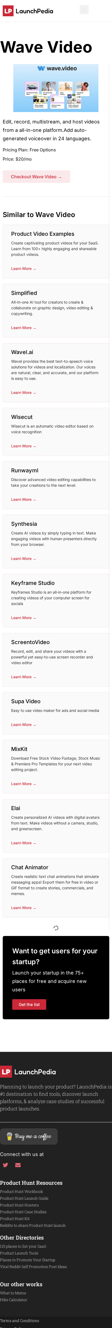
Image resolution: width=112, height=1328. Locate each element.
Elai (15, 808)
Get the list (29, 1229)
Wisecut (22, 417)
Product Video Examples (42, 234)
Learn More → (23, 268)
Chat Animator (29, 867)
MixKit (19, 749)
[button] (84, 9)
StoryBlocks (27, 1050)
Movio (19, 991)
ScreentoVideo (30, 642)
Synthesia (24, 524)
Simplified (24, 293)
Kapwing (22, 932)
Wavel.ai (22, 352)
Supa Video (26, 701)
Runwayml (24, 470)
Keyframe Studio (33, 583)
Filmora (20, 1104)
